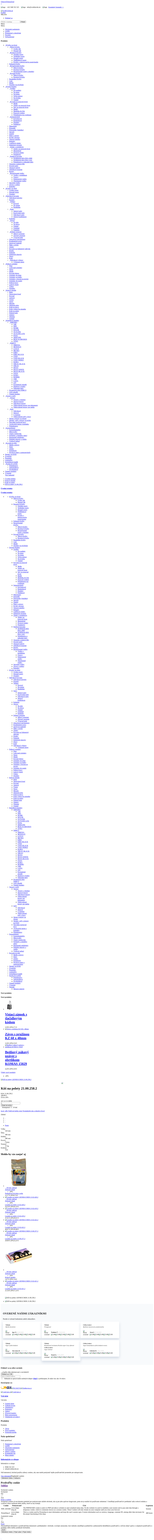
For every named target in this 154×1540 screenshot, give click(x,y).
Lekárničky (9, 460)
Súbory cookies (10, 1451)
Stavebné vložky (14, 183)
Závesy (12, 220)
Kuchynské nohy (19, 213)
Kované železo (14, 273)
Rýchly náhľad (11, 1188)
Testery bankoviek (15, 434)
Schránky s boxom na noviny (19, 279)
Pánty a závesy (14, 136)
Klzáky (11, 251)
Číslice (11, 286)
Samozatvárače (15, 117)
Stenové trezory (18, 401)
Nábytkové (17, 411)
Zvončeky (8, 456)
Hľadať (23, 22)
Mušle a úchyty (14, 445)
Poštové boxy (13, 283)
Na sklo (16, 222)
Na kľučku (17, 98)
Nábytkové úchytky (15, 198)
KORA (15, 375)
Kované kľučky (15, 73)
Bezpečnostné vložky (17, 173)
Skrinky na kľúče (11, 454)
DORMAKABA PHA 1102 (22, 160)
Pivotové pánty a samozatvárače (19, 452)
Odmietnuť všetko (7, 1478)
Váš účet (4, 1396)
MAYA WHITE (18, 369)
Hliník (11, 271)
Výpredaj (8, 473)
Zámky (11, 247)
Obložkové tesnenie (15, 169)
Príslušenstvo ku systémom (22, 115)
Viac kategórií (9, 475)
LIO (14, 383)
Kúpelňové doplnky (12, 320)
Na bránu (16, 94)
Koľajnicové (17, 119)
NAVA (15, 373)
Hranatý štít (17, 51)
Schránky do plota (15, 275)
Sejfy (12, 409)
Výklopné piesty (18, 262)
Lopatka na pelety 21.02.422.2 (15, 1227)
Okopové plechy (14, 168)
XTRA (15, 341)
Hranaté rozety (18, 58)
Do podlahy (17, 90)
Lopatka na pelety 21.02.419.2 (15, 1216)
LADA (15, 381)
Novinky (8, 35)
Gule (10, 81)
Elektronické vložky (20, 179)
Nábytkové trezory (19, 403)
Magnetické (17, 151)
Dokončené (10, 2)
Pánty (11, 447)
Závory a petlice (14, 185)
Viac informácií (6, 1476)
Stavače (11, 132)
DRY (15, 326)
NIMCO (13, 343)
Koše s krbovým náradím (17, 309)
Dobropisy (8, 1409)
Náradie (11, 987)
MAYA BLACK (19, 371)
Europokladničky (15, 430)
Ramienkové (17, 120)
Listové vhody (14, 285)
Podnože (12, 252)
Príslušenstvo (13, 426)
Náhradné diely (18, 388)
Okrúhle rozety (18, 54)
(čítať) (35, 1378)
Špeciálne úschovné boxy (17, 422)
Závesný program (19, 235)
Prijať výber (17, 1532)
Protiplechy (17, 154)
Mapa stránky (9, 1455)
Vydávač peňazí (14, 441)
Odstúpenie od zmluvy (12, 1417)
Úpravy (15, 177)
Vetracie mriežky (14, 139)
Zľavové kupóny (10, 1413)
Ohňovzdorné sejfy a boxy (22, 417)
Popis (7, 1125)
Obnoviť (4, 2)
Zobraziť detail (10, 1190)
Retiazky (12, 141)
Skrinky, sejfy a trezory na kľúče (20, 420)
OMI (15, 379)
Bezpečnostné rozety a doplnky (23, 71)
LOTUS (16, 349)
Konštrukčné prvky (15, 241)
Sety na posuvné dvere (20, 107)
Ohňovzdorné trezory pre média (23, 407)
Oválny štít (17, 49)
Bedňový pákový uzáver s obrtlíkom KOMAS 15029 (17, 1058)
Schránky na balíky (15, 277)
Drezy (11, 256)
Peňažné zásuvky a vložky (18, 439)
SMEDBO (13, 322)
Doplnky (16, 122)
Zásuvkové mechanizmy (17, 239)
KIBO (15, 352)
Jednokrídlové (14, 467)
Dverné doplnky (11, 86)
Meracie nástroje (18, 989)
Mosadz (11, 303)
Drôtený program (15, 232)
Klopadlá (12, 128)
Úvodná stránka (6, 488)
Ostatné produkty (10, 471)
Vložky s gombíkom (20, 175)
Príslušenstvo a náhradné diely (23, 162)
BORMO (16, 377)
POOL (15, 335)
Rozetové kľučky (16, 53)
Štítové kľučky (15, 47)
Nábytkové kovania (12, 196)
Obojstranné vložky (19, 181)
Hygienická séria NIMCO (17, 390)
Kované (11, 296)
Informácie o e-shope (10, 1459)
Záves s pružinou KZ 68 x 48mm (17, 1036)
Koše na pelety (14, 311)
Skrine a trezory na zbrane (18, 418)
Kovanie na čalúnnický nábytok (19, 249)
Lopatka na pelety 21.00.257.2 (15, 1239)
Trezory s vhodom (19, 400)
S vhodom (16, 415)
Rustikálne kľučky (15, 79)
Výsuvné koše (18, 237)
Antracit (12, 298)
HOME (15, 328)
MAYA (15, 368)
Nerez (11, 269)
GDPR (7, 31)
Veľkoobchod (9, 37)
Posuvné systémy (19, 113)
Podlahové (16, 124)
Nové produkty (10, 1430)
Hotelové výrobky (19, 386)
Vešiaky (12, 202)
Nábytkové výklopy (16, 260)
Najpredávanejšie (10, 1432)
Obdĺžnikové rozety (20, 60)
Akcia (7, 1428)
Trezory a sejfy (11, 396)
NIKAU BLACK (19, 364)
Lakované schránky (15, 268)
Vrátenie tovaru (10, 1405)
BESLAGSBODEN (20, 339)
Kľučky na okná (11, 188)
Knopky (12, 200)
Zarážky (13, 88)
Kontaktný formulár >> (56, 7)
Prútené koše (13, 313)
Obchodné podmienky (12, 29)
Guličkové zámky (15, 143)
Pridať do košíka (7, 1105)
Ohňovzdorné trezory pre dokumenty (25, 405)
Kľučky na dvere (11, 45)
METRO (16, 351)
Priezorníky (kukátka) (16, 130)
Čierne (11, 300)
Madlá (11, 83)
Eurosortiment (10, 428)
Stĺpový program (19, 234)
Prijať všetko (27, 1532)
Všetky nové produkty (8, 1072)
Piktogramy (13, 126)
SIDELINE (17, 337)
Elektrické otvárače (15, 145)
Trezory (12, 398)
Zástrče (11, 134)
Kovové (16, 203)
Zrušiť (3, 1530)
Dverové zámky (18, 153)
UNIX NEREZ (18, 360)
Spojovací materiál (15, 243)
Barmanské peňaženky (16, 437)
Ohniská (12, 317)
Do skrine (16, 205)
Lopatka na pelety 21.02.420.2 (15, 1205)
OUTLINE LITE (19, 334)
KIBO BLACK (18, 354)
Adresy (7, 1411)
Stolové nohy (17, 211)
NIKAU (16, 366)
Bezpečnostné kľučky (17, 66)
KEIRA (16, 362)
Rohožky (12, 186)
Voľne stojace (18, 96)
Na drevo (16, 224)
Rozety (11, 171)
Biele (11, 292)
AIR (14, 324)
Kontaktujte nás (10, 1453)
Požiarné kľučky (14, 64)
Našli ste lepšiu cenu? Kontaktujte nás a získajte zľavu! (23, 1111)
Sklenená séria (14, 305)
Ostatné (15, 100)
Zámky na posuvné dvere (21, 105)
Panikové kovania (16, 156)
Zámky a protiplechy (17, 147)
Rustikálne (16, 207)
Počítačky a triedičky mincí (18, 435)
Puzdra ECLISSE (12, 464)
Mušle (15, 103)
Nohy (12, 209)
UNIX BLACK (18, 358)
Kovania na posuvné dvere (19, 102)
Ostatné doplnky (14, 394)
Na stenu (16, 92)
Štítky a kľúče (14, 245)
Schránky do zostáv (15, 281)
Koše (11, 258)
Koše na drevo (14, 307)
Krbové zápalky (10, 1277)
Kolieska (12, 219)
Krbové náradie (11, 290)
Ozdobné (16, 228)
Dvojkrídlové (13, 469)
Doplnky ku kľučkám (16, 85)
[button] (6, 1499)
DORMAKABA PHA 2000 (22, 158)
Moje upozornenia (11, 1415)
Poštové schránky (11, 264)
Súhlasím (17, 1478)
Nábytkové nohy (19, 215)
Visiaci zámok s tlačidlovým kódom (16, 1018)
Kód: (3, 1093)
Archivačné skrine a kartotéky (19, 424)
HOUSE (16, 330)
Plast (10, 266)
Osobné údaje (9, 1404)
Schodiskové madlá (11, 462)
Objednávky (9, 1407)
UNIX (15, 356)
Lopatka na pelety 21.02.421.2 (15, 1289)
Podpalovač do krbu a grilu (14, 1193)
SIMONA (16, 345)
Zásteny (11, 315)
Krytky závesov (14, 137)
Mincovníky (13, 432)
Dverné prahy (13, 166)
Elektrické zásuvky (15, 254)
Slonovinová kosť (15, 294)
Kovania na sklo (11, 443)
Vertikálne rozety (19, 56)
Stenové (16, 413)
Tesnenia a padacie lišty (17, 164)
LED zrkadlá (13, 392)
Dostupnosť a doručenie (13, 33)
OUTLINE (17, 332)
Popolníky (8, 458)
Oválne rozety (14, 190)
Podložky (16, 230)
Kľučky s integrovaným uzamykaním (25, 62)
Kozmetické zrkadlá (20, 384)
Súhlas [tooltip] (4, 1485)
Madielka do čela (19, 111)
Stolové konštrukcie (20, 217)
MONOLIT (17, 347)
